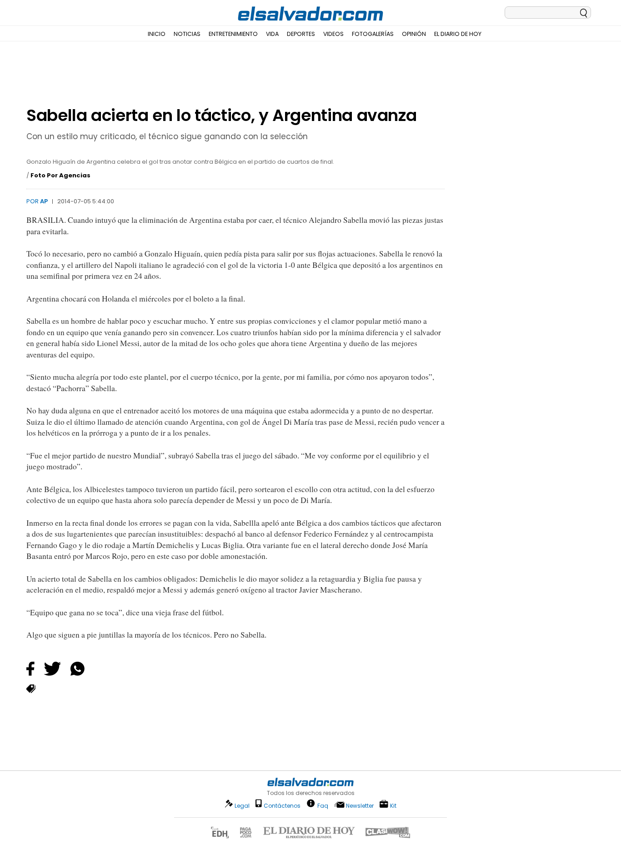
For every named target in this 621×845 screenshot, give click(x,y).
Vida (272, 34)
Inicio (156, 34)
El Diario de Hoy (457, 34)
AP (44, 201)
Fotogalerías (373, 34)
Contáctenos (282, 806)
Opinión (414, 34)
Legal (242, 806)
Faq (322, 805)
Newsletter (360, 806)
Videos (333, 34)
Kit (393, 805)
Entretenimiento (233, 34)
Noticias (187, 34)
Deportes (301, 34)
